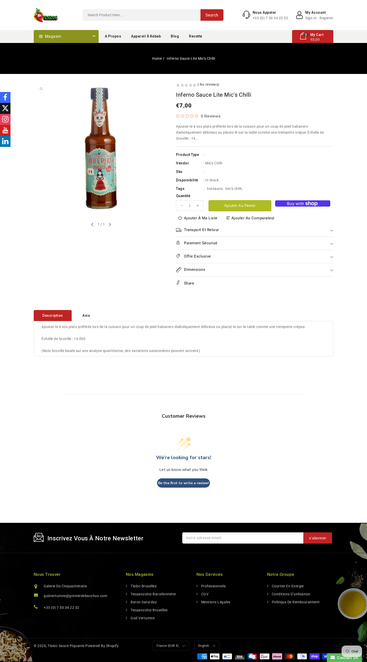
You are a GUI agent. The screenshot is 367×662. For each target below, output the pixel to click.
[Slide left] (92, 225)
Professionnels (213, 586)
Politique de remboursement (295, 602)
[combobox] (153, 15)
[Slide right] (109, 225)
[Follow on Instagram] (5, 119)
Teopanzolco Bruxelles (149, 610)
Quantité (183, 196)
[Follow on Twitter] (5, 108)
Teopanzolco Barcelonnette (153, 594)
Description (52, 316)
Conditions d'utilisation (290, 594)
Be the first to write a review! (183, 483)
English (203, 646)
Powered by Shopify (102, 646)
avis (86, 316)
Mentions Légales (215, 602)
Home (157, 58)
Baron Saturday (143, 602)
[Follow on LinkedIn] (5, 141)
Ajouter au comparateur (253, 218)
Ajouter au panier (240, 205)
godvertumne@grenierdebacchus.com (75, 596)
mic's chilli (233, 189)
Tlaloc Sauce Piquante (66, 646)
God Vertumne (142, 618)
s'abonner (317, 538)
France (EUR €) (168, 646)
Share (188, 283)
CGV (204, 594)
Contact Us (346, 658)
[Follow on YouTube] (5, 130)
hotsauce (214, 189)
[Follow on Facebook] (5, 97)
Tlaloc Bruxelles (143, 586)
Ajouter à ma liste (200, 218)
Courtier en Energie (287, 586)
